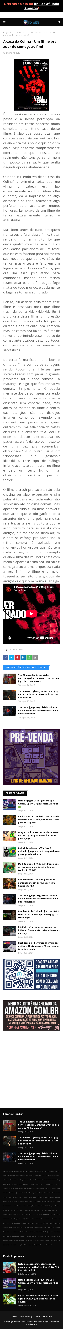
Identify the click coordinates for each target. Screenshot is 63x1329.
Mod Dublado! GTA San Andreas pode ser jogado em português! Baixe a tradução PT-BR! (38, 867)
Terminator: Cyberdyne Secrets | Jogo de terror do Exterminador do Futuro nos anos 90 (38, 694)
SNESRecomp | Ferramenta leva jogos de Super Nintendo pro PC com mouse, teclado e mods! (39, 946)
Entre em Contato (44, 1316)
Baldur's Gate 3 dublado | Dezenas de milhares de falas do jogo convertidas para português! (38, 819)
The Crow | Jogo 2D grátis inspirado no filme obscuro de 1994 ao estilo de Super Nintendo (38, 710)
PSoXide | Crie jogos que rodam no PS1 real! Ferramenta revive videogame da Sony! (39, 930)
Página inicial (9, 32)
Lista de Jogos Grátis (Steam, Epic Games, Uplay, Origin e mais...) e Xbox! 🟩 (38, 803)
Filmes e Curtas (24, 32)
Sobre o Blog (26, 1316)
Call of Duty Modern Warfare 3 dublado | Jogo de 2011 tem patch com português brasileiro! (39, 851)
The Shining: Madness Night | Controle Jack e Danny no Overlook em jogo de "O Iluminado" (38, 678)
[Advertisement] (31, 1072)
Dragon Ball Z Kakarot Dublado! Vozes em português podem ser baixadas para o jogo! (38, 835)
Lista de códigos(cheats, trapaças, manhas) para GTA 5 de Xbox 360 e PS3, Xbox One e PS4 (38, 1267)
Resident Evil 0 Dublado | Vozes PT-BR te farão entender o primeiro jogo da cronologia (38, 914)
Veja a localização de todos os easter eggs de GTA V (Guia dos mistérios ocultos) (38, 1298)
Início (14, 1316)
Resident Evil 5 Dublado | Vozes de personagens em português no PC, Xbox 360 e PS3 (37, 882)
